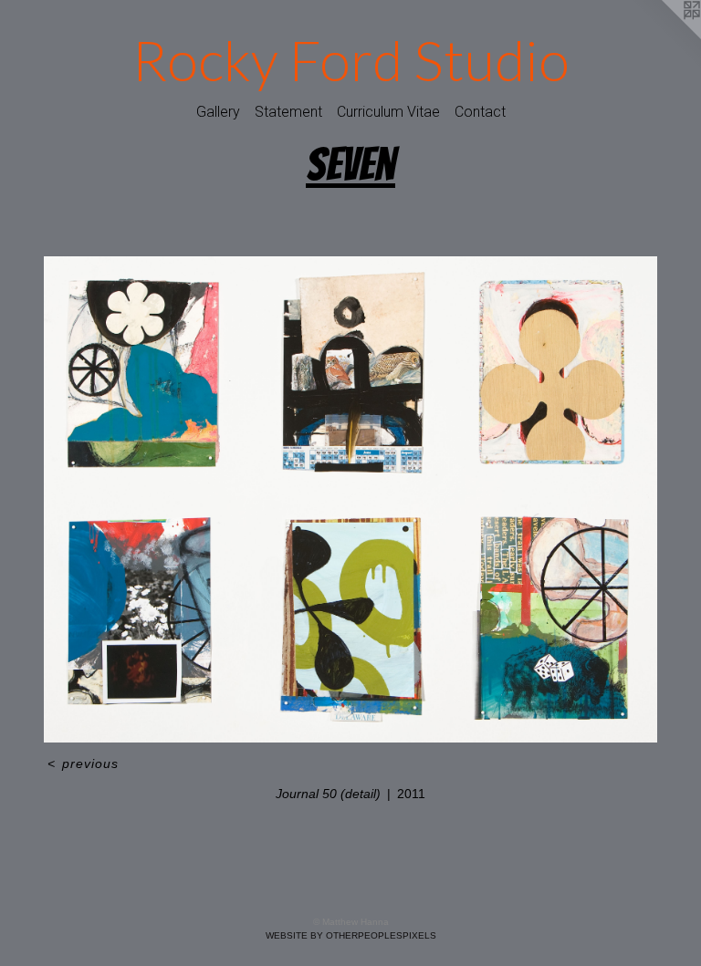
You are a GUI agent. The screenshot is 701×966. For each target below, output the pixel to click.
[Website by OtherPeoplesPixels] (664, 36)
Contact (480, 111)
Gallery (218, 111)
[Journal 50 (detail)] (350, 499)
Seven (350, 164)
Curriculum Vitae (388, 111)
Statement (288, 111)
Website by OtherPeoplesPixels (351, 935)
